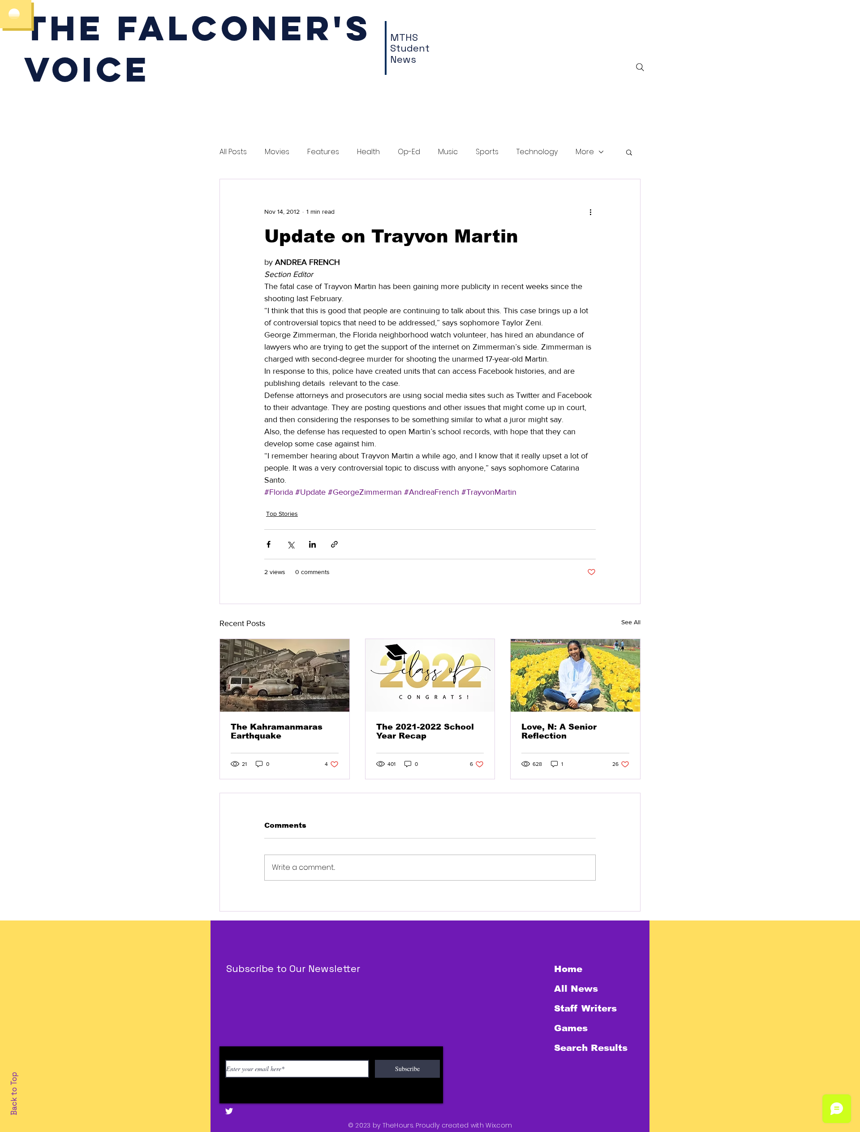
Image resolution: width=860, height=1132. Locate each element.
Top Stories (282, 513)
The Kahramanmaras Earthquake (276, 731)
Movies (277, 152)
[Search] (640, 67)
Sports (487, 152)
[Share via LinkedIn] (312, 544)
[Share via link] (334, 544)
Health (368, 152)
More (585, 152)
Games (571, 1028)
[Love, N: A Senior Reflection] (575, 675)
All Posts (233, 152)
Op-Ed (409, 152)
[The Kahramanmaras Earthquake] (284, 675)
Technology (537, 152)
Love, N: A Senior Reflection (559, 731)
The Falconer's (197, 28)
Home (568, 969)
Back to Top (14, 1093)
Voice (87, 69)
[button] (629, 152)
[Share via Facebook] (268, 544)
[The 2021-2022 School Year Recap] (430, 675)
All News (576, 989)
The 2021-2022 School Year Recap (425, 731)
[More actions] (590, 211)
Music (448, 152)
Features (323, 152)
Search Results (591, 1048)
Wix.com (499, 1125)
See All (631, 622)
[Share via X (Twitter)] (290, 544)
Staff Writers (585, 1008)
